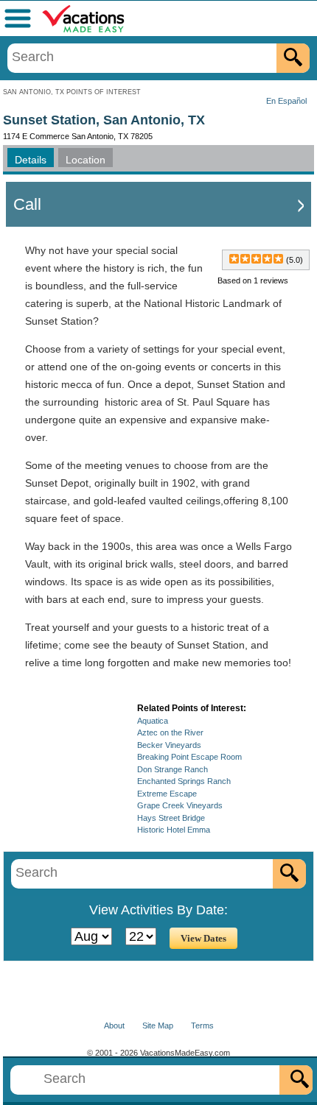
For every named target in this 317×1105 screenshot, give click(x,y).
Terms (202, 1025)
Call (27, 204)
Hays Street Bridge (171, 817)
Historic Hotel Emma (173, 829)
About (114, 1025)
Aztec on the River (170, 732)
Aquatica (152, 720)
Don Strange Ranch (172, 769)
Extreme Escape (167, 793)
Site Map (157, 1025)
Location (85, 160)
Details (30, 160)
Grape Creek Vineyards (180, 805)
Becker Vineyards (169, 745)
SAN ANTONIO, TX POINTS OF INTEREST (72, 92)
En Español (286, 100)
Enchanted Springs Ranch (184, 781)
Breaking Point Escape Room (189, 756)
